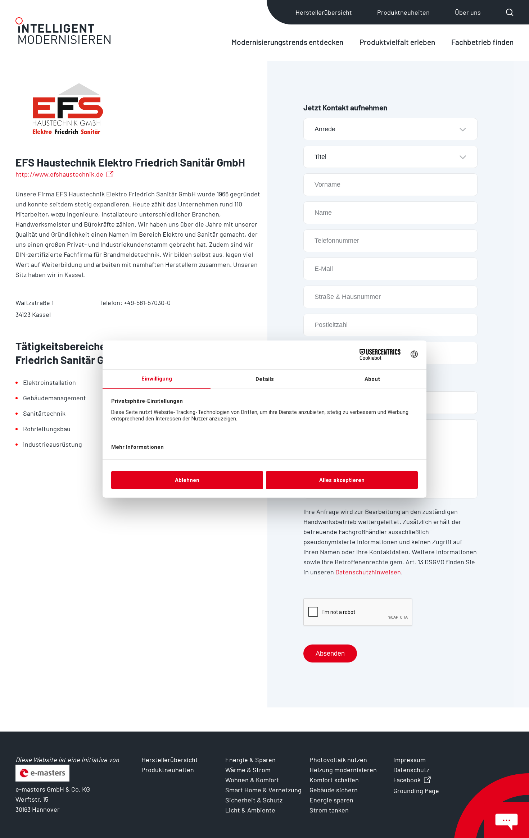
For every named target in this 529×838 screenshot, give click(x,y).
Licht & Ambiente (250, 810)
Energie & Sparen (250, 760)
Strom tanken (329, 810)
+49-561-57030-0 (147, 302)
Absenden (330, 653)
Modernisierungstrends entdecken (287, 41)
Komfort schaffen (334, 780)
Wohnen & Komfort (252, 780)
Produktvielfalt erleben (397, 41)
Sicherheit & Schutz (253, 800)
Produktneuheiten (403, 12)
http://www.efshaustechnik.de (59, 174)
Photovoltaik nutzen (338, 760)
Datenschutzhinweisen (368, 572)
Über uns (468, 12)
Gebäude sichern (333, 790)
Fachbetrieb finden (482, 41)
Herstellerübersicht (323, 12)
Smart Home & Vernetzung (263, 790)
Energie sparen (331, 800)
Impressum (409, 760)
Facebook (407, 780)
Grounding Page (416, 790)
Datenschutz (411, 770)
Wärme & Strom (248, 770)
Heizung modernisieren (343, 770)
